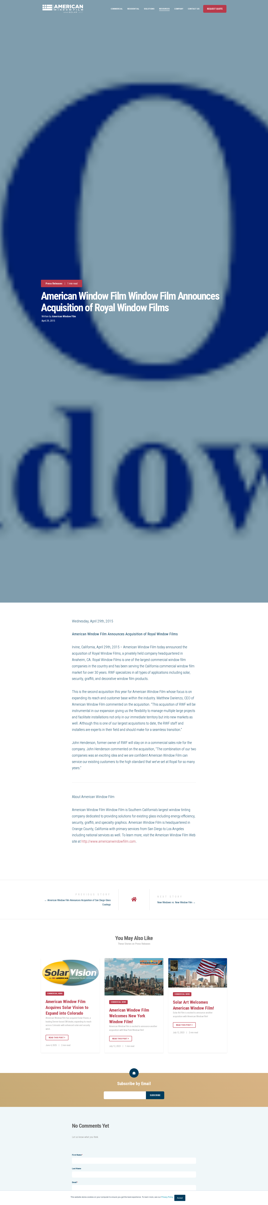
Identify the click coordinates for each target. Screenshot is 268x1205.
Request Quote (215, 9)
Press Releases (54, 283)
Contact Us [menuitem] (193, 9)
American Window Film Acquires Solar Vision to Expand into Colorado (67, 1007)
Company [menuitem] (178, 9)
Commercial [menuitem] (117, 9)
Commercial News (55, 994)
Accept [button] (180, 1197)
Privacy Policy (167, 1197)
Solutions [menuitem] (149, 9)
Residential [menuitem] (133, 9)
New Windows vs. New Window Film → (176, 902)
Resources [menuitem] (164, 9)
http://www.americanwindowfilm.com (108, 841)
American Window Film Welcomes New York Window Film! (129, 1016)
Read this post (56, 1037)
